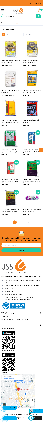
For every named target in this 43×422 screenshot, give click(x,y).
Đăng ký (21, 250)
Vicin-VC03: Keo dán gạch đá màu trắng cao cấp (32, 210)
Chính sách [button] (5, 325)
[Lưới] (3, 34)
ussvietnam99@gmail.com (13, 294)
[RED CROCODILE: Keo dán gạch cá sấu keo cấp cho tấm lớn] (11, 168)
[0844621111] (6, 408)
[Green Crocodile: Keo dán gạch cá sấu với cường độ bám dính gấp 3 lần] (11, 138)
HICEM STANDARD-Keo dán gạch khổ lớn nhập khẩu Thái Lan (32, 181)
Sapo (25, 418)
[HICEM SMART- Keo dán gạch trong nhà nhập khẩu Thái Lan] (11, 198)
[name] (39, 16)
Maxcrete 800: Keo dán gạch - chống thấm (11, 91)
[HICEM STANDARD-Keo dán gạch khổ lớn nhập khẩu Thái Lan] (32, 168)
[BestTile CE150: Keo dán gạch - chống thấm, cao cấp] (11, 108)
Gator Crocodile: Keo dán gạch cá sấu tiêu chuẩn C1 (31, 151)
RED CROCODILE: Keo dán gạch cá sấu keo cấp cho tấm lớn (11, 181)
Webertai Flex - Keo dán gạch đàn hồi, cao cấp (11, 61)
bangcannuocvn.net (8, 319)
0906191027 (9, 291)
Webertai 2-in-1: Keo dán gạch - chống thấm (30, 61)
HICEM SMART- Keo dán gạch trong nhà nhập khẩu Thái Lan (11, 211)
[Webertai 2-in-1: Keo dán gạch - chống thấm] (32, 49)
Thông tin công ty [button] (8, 313)
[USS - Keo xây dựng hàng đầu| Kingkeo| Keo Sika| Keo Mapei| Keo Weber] (22, 266)
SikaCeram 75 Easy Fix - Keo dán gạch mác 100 (32, 91)
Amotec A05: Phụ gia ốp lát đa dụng (31, 121)
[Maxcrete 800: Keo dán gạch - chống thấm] (11, 78)
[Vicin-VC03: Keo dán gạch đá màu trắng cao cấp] (32, 198)
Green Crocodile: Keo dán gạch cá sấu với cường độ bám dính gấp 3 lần (10, 151)
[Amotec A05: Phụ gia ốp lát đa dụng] (32, 108)
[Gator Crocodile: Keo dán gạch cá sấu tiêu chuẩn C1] (32, 138)
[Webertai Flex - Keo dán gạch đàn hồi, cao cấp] (11, 49)
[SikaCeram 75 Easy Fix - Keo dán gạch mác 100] (32, 78)
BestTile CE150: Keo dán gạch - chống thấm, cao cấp (10, 121)
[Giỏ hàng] (40, 10)
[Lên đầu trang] (38, 401)
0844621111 (9, 288)
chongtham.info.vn (22, 319)
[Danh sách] (7, 34)
